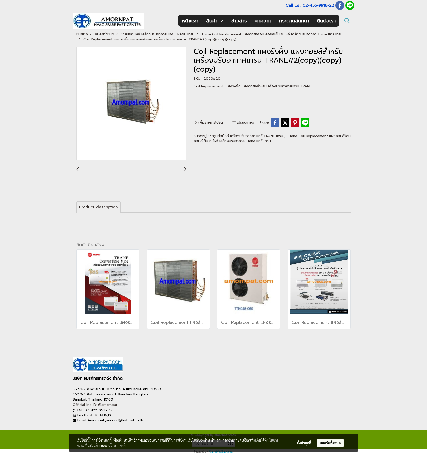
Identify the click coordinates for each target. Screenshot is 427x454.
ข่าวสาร (239, 20)
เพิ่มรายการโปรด (210, 122)
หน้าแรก (190, 20)
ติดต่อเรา (326, 20)
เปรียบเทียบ (245, 122)
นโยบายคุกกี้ (117, 445)
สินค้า (212, 20)
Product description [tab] (98, 207)
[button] (347, 20)
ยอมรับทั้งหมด (330, 443)
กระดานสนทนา (294, 20)
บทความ (263, 20)
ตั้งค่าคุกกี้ (304, 443)
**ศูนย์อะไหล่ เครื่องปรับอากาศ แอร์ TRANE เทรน (247, 135)
